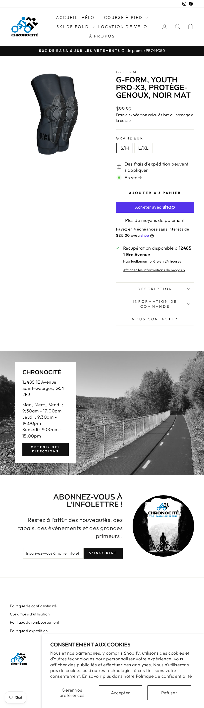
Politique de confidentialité (164, 676)
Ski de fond (73, 26)
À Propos (102, 36)
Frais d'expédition (131, 114)
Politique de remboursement (34, 622)
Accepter (120, 693)
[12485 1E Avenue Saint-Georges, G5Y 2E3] (102, 413)
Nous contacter (155, 319)
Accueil (67, 17)
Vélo (89, 17)
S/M (125, 148)
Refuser (169, 693)
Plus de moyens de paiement (155, 220)
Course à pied (124, 17)
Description (155, 289)
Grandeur (130, 138)
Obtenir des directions (45, 449)
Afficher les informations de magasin (154, 270)
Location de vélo (123, 26)
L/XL (143, 148)
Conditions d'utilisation (30, 614)
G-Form (126, 72)
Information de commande (155, 304)
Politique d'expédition (29, 630)
